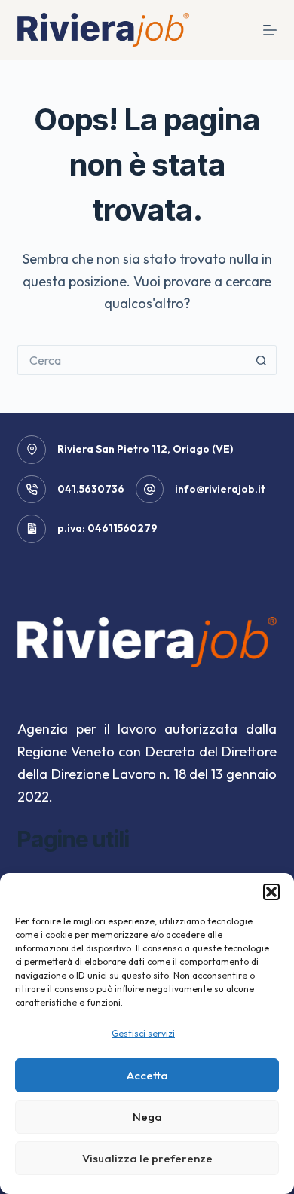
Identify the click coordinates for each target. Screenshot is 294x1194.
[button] (271, 891)
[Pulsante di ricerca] (262, 360)
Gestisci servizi (143, 1033)
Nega (147, 1117)
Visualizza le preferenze (147, 1158)
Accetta (147, 1075)
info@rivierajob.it (220, 489)
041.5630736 (90, 489)
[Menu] (270, 30)
